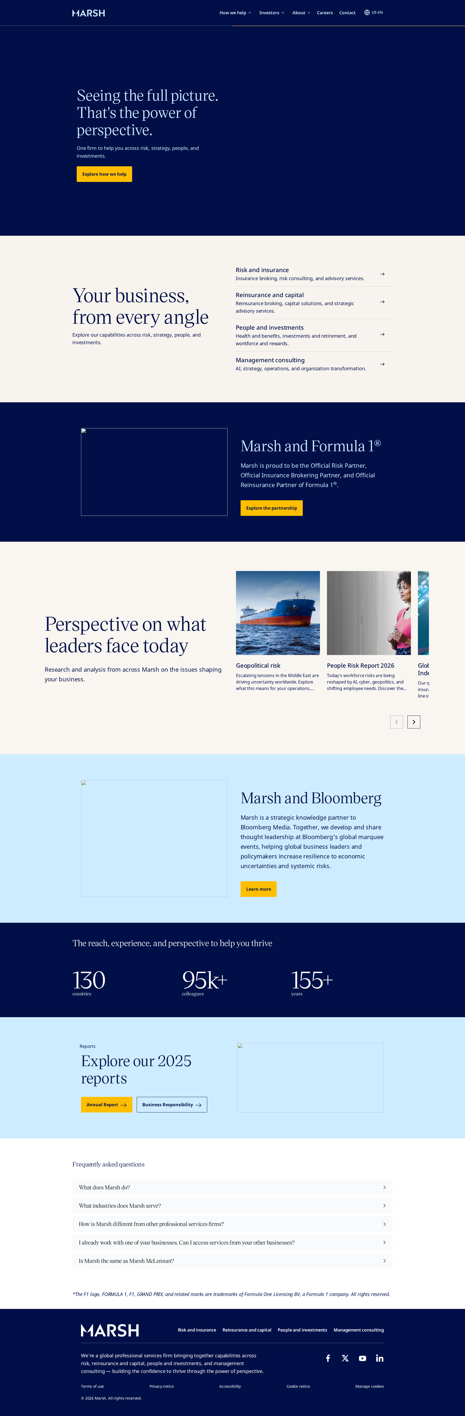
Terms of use (92, 1386)
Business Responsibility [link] (167, 1105)
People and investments (296, 335)
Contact (347, 13)
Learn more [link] (258, 889)
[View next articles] (413, 722)
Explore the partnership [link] (271, 508)
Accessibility (230, 1386)
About (299, 13)
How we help (233, 13)
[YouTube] (362, 1358)
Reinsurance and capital (295, 302)
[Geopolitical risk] (278, 613)
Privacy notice (162, 1386)
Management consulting (301, 364)
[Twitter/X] (345, 1358)
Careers (325, 13)
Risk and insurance (300, 273)
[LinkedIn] (379, 1358)
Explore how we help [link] (104, 174)
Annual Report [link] (102, 1105)
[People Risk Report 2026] (369, 613)
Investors (269, 13)
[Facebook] (328, 1358)
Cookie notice (298, 1386)
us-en (377, 12)
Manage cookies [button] (369, 1386)
